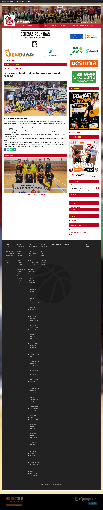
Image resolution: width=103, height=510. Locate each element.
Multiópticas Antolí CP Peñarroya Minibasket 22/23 (34, 402)
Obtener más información (15, 503)
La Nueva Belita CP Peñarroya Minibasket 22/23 (34, 395)
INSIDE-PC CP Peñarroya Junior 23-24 (34, 348)
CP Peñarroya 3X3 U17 (34, 369)
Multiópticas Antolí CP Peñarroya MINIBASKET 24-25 (34, 323)
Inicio (18, 26)
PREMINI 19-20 (33, 454)
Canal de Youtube (75, 219)
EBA (42, 249)
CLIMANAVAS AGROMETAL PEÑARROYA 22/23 (34, 375)
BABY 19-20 (32, 456)
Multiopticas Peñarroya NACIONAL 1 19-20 (34, 443)
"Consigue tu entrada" (10, 60)
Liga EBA (19, 274)
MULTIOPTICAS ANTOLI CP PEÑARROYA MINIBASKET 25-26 (32, 277)
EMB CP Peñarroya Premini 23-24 (34, 342)
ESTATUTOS (8, 260)
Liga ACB (73, 228)
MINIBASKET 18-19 (34, 474)
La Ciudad (8, 258)
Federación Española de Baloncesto (79, 230)
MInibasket (43, 258)
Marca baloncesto (75, 233)
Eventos (19, 247)
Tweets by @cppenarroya (75, 205)
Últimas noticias (23, 79)
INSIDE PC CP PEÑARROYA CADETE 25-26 (33, 270)
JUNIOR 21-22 (33, 415)
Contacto (62, 26)
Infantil (18, 265)
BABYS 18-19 (33, 465)
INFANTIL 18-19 (33, 472)
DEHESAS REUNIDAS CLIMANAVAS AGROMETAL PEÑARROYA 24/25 (34, 289)
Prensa (18, 251)
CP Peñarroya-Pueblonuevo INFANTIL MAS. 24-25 (34, 317)
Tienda (69, 26)
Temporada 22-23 (32, 366)
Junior (18, 272)
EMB (42, 251)
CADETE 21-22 (33, 413)
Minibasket (19, 276)
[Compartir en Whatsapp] (11, 149)
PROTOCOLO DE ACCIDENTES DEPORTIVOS (83, 26)
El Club (18, 258)
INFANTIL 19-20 (33, 449)
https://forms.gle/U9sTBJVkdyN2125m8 (14, 68)
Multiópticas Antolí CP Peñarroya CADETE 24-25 (34, 303)
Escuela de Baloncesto (19, 262)
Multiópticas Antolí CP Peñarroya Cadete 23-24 (34, 355)
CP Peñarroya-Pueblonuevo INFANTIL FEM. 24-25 (34, 310)
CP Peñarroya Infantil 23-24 (33, 338)
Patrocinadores (53, 26)
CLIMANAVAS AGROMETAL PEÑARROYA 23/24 (34, 332)
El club (24, 26)
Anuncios (19, 249)
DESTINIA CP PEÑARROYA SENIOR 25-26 (33, 256)
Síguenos (84, 210)
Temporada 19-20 (32, 438)
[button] (8, 177)
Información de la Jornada (21, 268)
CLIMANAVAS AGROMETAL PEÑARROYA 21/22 (34, 425)
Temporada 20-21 (32, 429)
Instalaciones (9, 256)
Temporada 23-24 (32, 328)
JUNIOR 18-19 (33, 467)
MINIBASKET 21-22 (34, 418)
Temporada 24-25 (32, 283)
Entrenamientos (9, 254)
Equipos (37, 26)
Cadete (18, 256)
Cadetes (43, 247)
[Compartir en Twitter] (8, 149)
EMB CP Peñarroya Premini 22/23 (34, 408)
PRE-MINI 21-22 (33, 420)
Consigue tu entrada (76, 132)
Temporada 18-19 (32, 458)
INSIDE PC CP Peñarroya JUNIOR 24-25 (34, 297)
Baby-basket (20, 254)
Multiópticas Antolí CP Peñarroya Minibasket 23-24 (34, 362)
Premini (19, 281)
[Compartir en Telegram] (14, 149)
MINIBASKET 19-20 (34, 451)
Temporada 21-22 (32, 411)
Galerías (44, 26)
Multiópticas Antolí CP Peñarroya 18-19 (34, 462)
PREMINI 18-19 (33, 476)
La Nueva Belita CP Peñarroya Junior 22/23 (34, 382)
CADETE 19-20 (33, 447)
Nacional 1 (19, 278)
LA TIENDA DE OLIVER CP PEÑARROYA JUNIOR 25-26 (33, 263)
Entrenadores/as (10, 251)
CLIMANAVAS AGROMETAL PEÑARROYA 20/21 (34, 434)
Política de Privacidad (58, 484)
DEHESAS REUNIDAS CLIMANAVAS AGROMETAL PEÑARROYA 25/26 (32, 248)
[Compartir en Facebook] (5, 149)
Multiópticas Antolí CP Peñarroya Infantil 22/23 (34, 389)
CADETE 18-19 (33, 469)
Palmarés (8, 247)
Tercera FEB (17, 79)
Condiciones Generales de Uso (47, 484)
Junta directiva (9, 249)
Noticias (30, 26)
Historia (7, 245)
